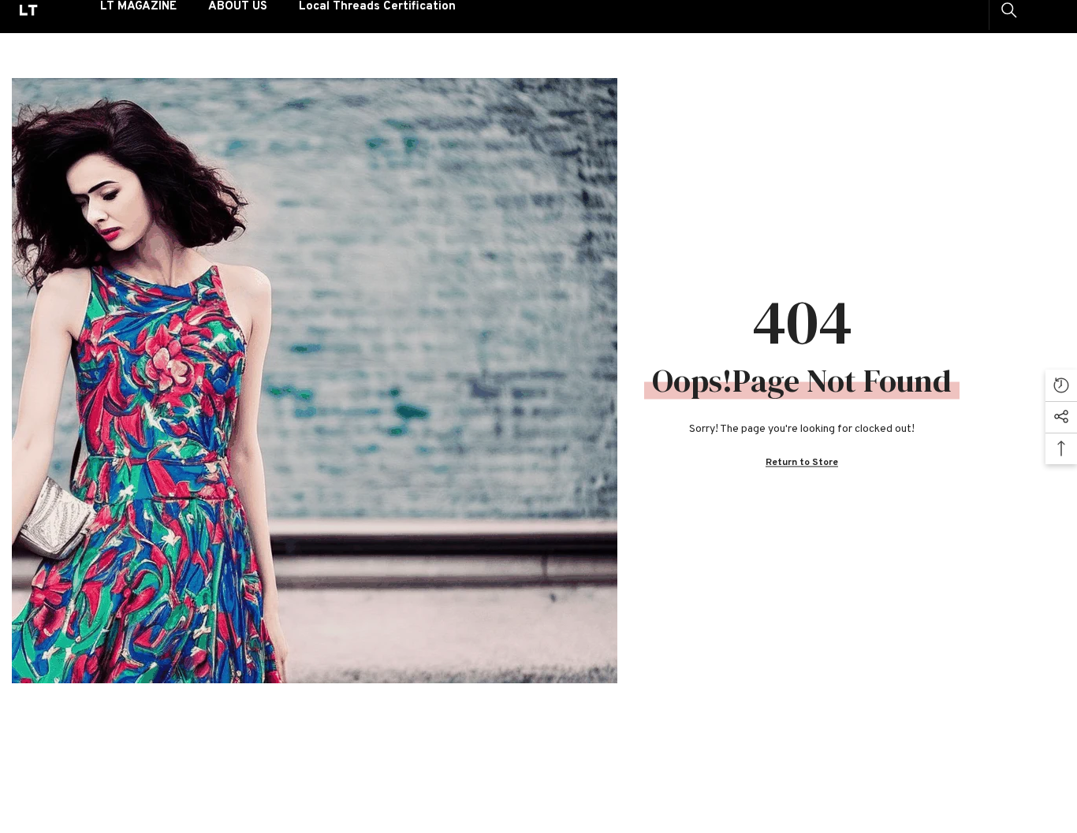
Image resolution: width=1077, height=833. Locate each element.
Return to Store (802, 462)
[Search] (1009, 10)
